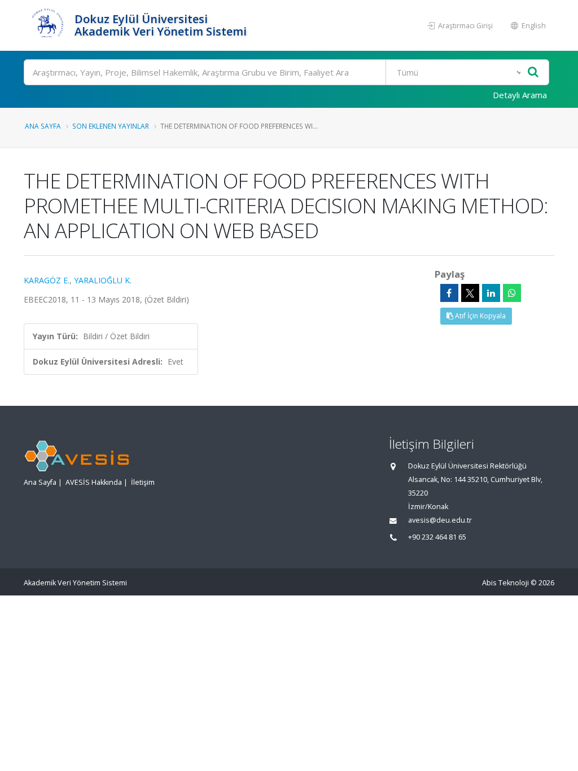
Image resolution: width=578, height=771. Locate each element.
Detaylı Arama (520, 94)
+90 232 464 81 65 (437, 537)
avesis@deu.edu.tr (440, 520)
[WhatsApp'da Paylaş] (512, 293)
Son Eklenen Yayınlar (110, 125)
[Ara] (533, 72)
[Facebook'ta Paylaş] (449, 293)
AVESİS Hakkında (93, 482)
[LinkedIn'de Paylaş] (491, 293)
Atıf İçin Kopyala (479, 316)
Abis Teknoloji (505, 583)
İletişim (143, 482)
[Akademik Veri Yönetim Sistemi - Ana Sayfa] (48, 25)
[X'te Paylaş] (470, 293)
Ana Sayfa (43, 125)
